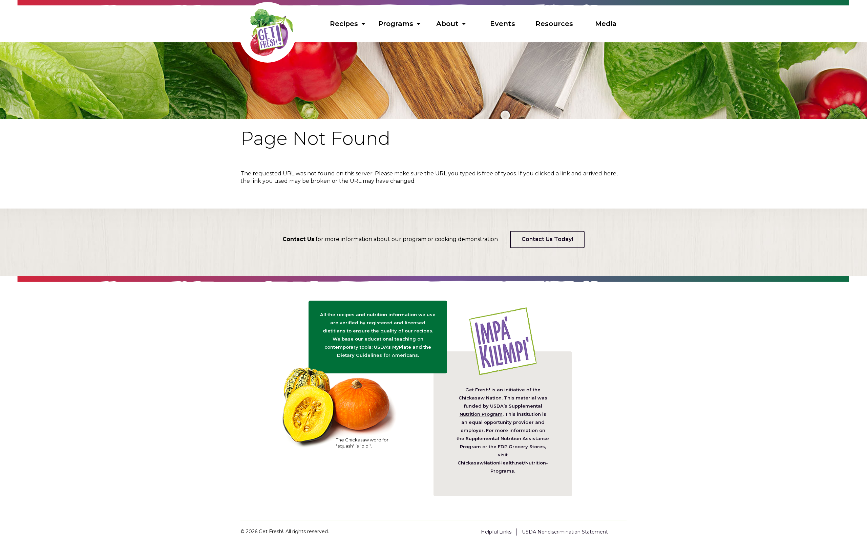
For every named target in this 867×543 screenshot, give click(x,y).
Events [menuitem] (502, 24)
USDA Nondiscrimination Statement (565, 532)
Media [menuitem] (606, 24)
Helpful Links (496, 532)
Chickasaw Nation (480, 397)
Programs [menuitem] (395, 24)
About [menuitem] (447, 24)
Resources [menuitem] (554, 24)
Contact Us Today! (547, 239)
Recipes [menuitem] (344, 24)
